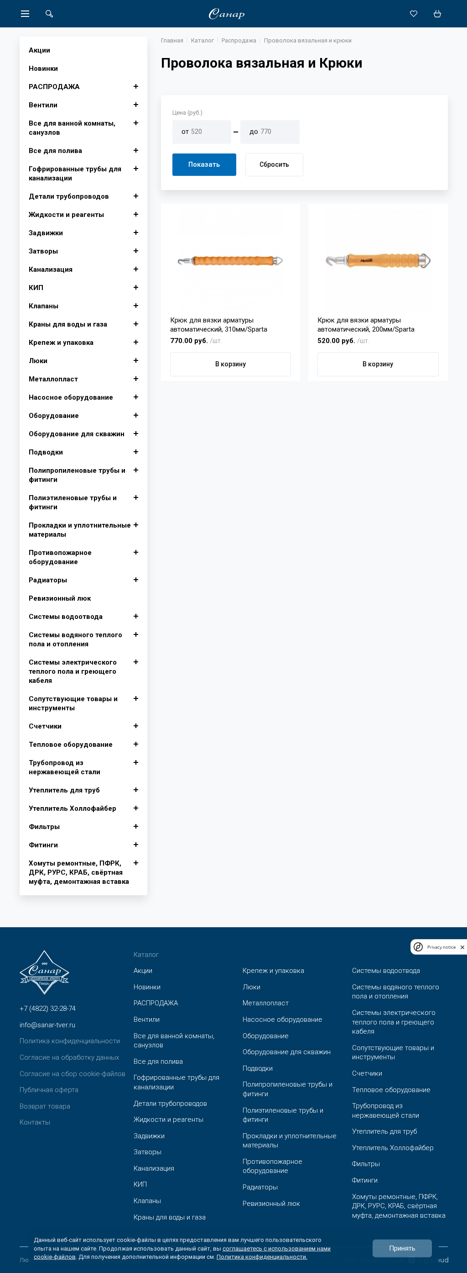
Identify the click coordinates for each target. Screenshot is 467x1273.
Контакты (35, 1122)
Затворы (43, 251)
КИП (36, 288)
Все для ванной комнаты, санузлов (72, 128)
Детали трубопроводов (69, 196)
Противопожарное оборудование (60, 557)
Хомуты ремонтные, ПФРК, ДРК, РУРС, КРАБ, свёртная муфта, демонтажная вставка (79, 872)
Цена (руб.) (187, 112)
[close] (462, 946)
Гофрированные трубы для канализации (75, 173)
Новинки (43, 68)
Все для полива (55, 151)
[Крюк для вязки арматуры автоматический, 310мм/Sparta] (231, 260)
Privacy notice (441, 947)
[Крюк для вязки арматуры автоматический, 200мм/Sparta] (378, 260)
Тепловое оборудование (71, 744)
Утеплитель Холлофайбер (72, 808)
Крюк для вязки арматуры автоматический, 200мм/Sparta (366, 324)
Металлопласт (53, 379)
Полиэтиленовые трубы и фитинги (73, 502)
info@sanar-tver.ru (47, 1025)
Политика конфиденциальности (70, 1041)
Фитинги (43, 845)
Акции (39, 50)
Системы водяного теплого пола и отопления (75, 639)
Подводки (46, 452)
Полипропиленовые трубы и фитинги (77, 475)
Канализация (51, 269)
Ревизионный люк (60, 598)
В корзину (230, 364)
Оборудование (54, 416)
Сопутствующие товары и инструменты (73, 703)
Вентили (43, 105)
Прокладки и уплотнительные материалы (80, 530)
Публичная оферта (49, 1090)
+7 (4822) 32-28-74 (48, 1008)
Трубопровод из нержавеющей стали (64, 767)
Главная (172, 40)
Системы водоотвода (66, 617)
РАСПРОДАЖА (54, 87)
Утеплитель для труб (64, 790)
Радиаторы (48, 580)
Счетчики (45, 726)
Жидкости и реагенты (66, 215)
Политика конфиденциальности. (262, 1256)
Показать (204, 164)
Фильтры (44, 827)
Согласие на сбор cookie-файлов (72, 1074)
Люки (38, 361)
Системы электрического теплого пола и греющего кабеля (73, 671)
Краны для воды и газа (68, 324)
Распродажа (239, 40)
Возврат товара (45, 1106)
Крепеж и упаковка (61, 342)
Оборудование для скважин (77, 434)
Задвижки (46, 233)
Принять (402, 1248)
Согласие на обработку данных (69, 1057)
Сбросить (274, 164)
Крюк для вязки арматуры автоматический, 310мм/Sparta (218, 324)
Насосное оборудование (71, 397)
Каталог (202, 40)
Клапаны (43, 306)
